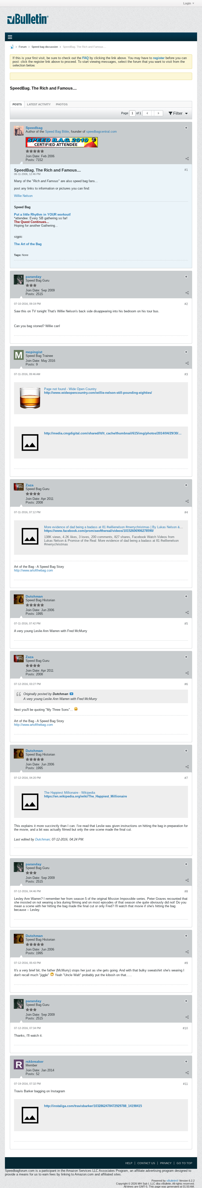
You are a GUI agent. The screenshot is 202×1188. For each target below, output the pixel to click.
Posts (17, 104)
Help (128, 1163)
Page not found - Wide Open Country (70, 389)
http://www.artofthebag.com (33, 570)
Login (187, 3)
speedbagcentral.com (101, 131)
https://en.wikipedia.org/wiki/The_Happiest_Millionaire (85, 796)
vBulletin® (172, 1180)
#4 (186, 512)
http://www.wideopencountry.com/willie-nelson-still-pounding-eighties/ (98, 393)
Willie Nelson (23, 196)
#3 (186, 374)
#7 (186, 778)
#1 (186, 170)
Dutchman (42, 839)
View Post (71, 694)
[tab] (17, 104)
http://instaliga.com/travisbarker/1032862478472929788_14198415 (93, 1106)
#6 (186, 684)
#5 (186, 623)
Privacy (165, 1163)
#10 (185, 1028)
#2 (186, 304)
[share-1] (187, 158)
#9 (186, 963)
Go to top (184, 1163)
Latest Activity (38, 104)
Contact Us (146, 1163)
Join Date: (33, 156)
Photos (61, 104)
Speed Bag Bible (57, 131)
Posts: (30, 160)
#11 (185, 1084)
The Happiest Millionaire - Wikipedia (69, 792)
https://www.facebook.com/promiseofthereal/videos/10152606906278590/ (99, 531)
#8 (186, 891)
